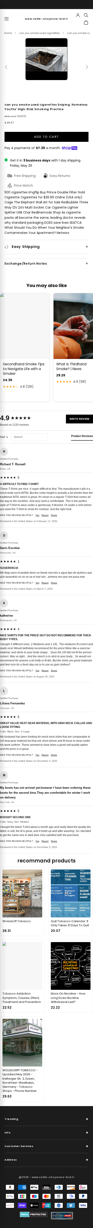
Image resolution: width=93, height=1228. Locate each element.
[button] (46, 59)
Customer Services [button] (46, 1146)
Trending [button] (46, 1119)
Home (8, 33)
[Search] (86, 15)
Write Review (79, 419)
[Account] (77, 15)
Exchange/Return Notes (26, 263)
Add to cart (46, 137)
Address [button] (46, 1160)
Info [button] (46, 1132)
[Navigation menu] (7, 18)
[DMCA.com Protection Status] (33, 1214)
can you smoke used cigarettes (39, 33)
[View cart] (86, 22)
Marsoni (10, 116)
